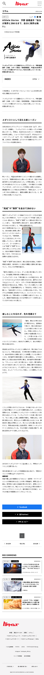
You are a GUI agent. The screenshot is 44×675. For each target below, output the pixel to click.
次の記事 (8, 543)
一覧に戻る (22, 543)
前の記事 (35, 543)
